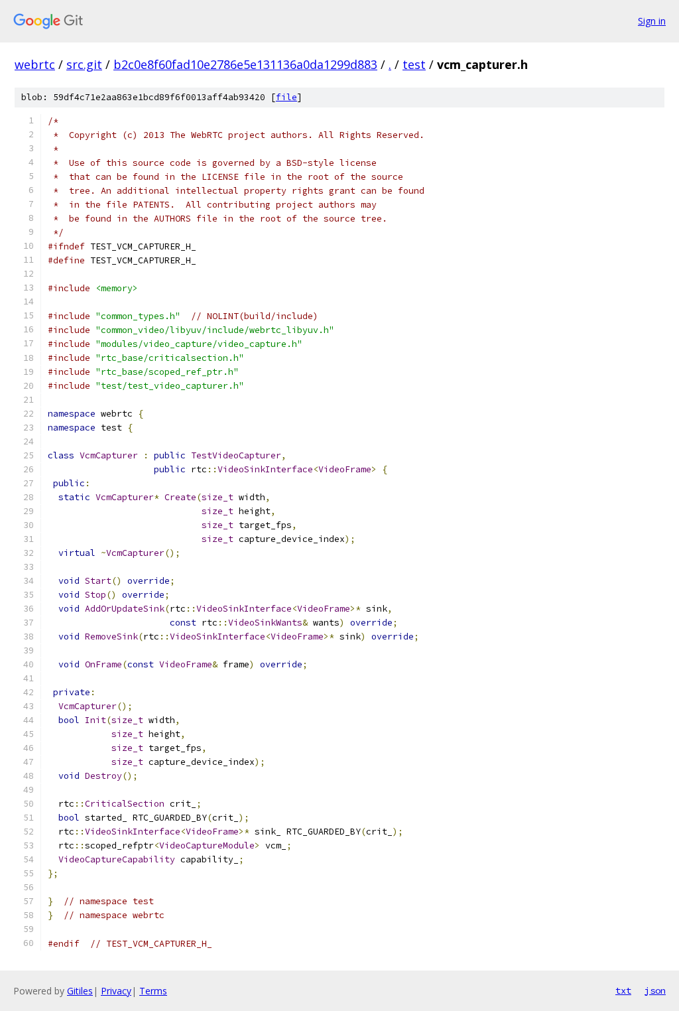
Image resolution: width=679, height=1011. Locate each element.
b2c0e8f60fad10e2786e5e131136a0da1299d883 (245, 64)
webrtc (35, 64)
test (414, 64)
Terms (153, 990)
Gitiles (80, 990)
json (655, 990)
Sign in (652, 21)
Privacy (116, 990)
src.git (84, 64)
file (286, 97)
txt (623, 990)
